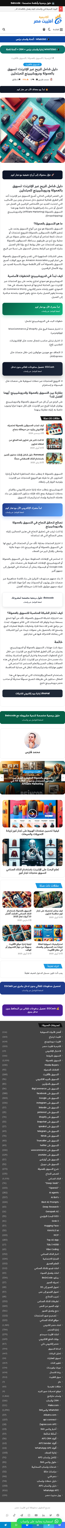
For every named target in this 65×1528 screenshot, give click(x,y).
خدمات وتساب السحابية (44, 1466)
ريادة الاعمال (55, 1372)
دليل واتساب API (47, 1485)
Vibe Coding (52, 1249)
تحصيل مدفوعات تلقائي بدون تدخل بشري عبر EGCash (32, 988)
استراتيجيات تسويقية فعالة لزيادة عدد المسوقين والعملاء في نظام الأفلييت (49, 947)
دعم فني (52, 1476)
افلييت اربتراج (55, 1036)
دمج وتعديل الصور (50, 1310)
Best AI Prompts (50, 1202)
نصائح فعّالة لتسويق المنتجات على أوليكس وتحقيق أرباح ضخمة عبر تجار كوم (32, 781)
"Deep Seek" (52, 1183)
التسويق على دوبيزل (50, 1164)
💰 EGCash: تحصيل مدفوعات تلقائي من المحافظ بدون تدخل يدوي (32, 1010)
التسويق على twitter (49, 1145)
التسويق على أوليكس (32, 773)
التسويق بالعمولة (35, 58)
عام (59, 1381)
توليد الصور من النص (49, 1306)
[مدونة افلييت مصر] (47, 19)
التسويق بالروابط (53, 1055)
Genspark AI (52, 1211)
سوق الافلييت (55, 1377)
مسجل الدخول (42, 973)
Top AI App (53, 1239)
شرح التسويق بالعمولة (48, 1169)
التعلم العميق (52, 1263)
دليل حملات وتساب (46, 1481)
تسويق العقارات (54, 1358)
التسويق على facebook (48, 1093)
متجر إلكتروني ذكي (50, 1343)
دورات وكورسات (54, 1367)
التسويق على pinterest (48, 1112)
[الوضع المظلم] (49, 29)
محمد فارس (43, 79)
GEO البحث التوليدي (49, 1216)
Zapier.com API (47, 1424)
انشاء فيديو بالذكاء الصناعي (46, 1268)
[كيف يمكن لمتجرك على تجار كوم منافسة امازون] (48, 899)
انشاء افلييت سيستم (49, 1334)
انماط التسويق (54, 1348)
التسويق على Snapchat (48, 1121)
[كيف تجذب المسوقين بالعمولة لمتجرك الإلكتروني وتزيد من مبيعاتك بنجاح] (54, 429)
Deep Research (51, 1206)
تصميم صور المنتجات (45, 1315)
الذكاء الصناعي (54, 1178)
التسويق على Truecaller (48, 1140)
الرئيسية (48, 58)
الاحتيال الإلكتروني (53, 1051)
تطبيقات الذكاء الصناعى (48, 1301)
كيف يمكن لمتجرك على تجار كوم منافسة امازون (49, 912)
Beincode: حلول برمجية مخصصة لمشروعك (32, 599)
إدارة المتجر (53, 1329)
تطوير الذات (55, 1363)
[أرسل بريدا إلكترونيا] (37, 79)
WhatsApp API (51, 1490)
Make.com (53, 1405)
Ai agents (54, 1192)
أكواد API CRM (49, 1438)
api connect (49, 1419)
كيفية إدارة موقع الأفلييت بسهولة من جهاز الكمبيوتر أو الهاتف (18, 947)
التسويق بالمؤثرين (50, 1083)
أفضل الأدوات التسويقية (50, 1032)
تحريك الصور (53, 1282)
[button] (39, 1521)
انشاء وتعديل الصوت (49, 1273)
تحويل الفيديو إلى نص (49, 1291)
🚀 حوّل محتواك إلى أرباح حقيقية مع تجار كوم (32, 175)
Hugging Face (51, 1225)
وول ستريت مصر (53, 1495)
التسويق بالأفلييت (18, 58)
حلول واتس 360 (48, 1462)
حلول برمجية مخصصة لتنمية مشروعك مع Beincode (32, 717)
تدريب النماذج (52, 1296)
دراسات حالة (50, 1471)
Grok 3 (55, 1221)
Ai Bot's (55, 1197)
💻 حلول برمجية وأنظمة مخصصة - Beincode (32, 3)
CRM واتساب (52, 1400)
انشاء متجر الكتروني (52, 1325)
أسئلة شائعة (50, 1433)
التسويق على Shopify (49, 1117)
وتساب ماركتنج (54, 1396)
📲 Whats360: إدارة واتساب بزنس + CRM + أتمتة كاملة (32, 49)
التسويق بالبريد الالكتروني (47, 1079)
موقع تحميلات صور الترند (49, 1391)
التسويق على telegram (48, 1131)
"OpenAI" (54, 1187)
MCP (56, 1235)
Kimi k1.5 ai (53, 1230)
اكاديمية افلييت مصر (51, 1046)
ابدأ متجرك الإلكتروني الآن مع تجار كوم (23, 510)
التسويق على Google (49, 1098)
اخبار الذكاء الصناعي (50, 1254)
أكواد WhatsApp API (45, 1447)
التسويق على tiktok (50, 1135)
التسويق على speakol (49, 1126)
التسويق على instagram (48, 1102)
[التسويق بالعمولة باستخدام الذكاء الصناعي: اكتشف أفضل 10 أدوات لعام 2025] (16, 899)
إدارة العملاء (50, 1452)
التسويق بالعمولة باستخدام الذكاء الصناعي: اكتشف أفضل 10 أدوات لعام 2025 (18, 913)
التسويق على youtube (48, 1154)
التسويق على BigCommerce (45, 1088)
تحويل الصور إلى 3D (49, 1287)
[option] (32, 777)
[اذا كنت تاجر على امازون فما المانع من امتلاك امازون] (54, 443)
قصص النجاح (52, 1173)
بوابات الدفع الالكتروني (49, 1339)
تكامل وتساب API (47, 1457)
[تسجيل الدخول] (44, 29)
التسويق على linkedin (49, 1107)
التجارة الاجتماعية (51, 1258)
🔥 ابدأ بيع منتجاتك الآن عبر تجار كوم (32, 89)
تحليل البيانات (55, 1353)
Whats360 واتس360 (49, 1410)
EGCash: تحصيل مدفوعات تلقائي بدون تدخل (32, 369)
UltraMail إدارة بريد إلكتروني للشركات (33, 693)
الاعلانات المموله (51, 1069)
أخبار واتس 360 (48, 1429)
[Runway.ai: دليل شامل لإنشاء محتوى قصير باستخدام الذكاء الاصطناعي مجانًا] (54, 458)
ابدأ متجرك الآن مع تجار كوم (47, 309)
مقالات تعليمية (54, 1386)
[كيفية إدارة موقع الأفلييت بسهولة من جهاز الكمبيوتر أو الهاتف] (16, 933)
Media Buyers (52, 1065)
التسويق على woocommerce (45, 1150)
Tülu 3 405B (53, 1244)
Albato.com (50, 1414)
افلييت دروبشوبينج (52, 1041)
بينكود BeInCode (50, 1277)
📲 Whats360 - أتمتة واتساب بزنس (32, 39)
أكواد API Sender (47, 1443)
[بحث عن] (3, 29)
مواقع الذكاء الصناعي (49, 1320)
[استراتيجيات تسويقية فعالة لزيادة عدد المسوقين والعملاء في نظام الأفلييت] (48, 933)
